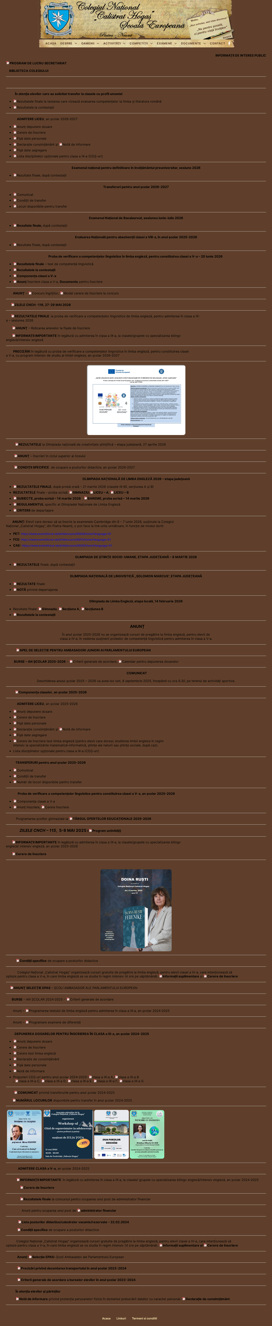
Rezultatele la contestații (35, 107)
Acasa (50, 43)
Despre (66, 43)
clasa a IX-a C (29, 1081)
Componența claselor (35, 692)
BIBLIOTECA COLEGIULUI (28, 71)
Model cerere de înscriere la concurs (91, 293)
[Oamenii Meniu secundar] (98, 43)
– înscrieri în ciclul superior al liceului (51, 456)
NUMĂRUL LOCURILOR (34, 1100)
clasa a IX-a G (133, 1081)
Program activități (106, 830)
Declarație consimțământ (36, 144)
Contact (217, 43)
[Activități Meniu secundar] (124, 43)
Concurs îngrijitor (45, 293)
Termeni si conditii (144, 1318)
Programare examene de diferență (55, 1022)
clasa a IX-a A (102, 1077)
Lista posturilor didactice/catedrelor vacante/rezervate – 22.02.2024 (75, 1222)
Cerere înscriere (57, 807)
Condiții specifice (34, 1230)
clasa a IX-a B (128, 1077)
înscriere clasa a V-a (37, 281)
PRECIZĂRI (21, 351)
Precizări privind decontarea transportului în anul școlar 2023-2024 (73, 1268)
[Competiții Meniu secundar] (151, 43)
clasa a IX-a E (81, 1081)
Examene (164, 43)
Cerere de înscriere (31, 132)
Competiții (139, 43)
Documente (191, 43)
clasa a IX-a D (55, 1081)
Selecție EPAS (43, 1257)
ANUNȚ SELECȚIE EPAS (32, 988)
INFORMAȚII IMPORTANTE (40, 1180)
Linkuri (121, 1318)
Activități (112, 43)
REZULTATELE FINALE (32, 316)
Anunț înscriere (28, 807)
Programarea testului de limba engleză (58, 1010)
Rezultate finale (29, 225)
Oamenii (88, 43)
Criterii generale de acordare (94, 661)
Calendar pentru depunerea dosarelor (150, 661)
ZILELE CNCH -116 (29, 305)
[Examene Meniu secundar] (175, 43)
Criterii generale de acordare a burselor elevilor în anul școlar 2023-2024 (78, 1280)
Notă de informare (76, 144)
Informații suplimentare (181, 976)
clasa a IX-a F (107, 1081)
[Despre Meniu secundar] (75, 43)
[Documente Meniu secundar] (204, 43)
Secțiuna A (70, 609)
